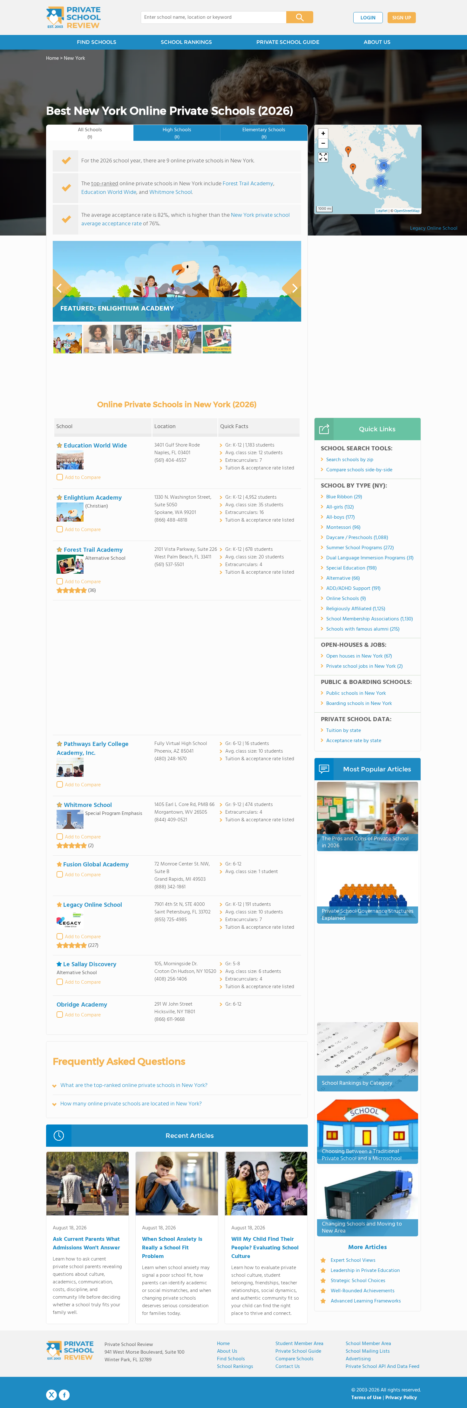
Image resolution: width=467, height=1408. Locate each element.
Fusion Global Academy (96, 864)
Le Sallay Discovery (89, 964)
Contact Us (287, 1366)
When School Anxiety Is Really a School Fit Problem (172, 1248)
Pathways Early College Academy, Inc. (93, 749)
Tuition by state (343, 731)
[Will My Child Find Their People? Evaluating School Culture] (266, 1185)
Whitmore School (170, 192)
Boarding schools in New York (359, 703)
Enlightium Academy (93, 498)
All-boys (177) (340, 517)
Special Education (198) (351, 568)
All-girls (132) (340, 507)
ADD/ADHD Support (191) (353, 588)
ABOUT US (377, 42)
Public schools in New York (356, 693)
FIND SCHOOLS (96, 42)
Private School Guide (298, 1351)
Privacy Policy (401, 1398)
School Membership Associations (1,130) (369, 619)
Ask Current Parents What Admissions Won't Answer (86, 1243)
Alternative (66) (343, 578)
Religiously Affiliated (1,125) (355, 609)
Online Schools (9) (346, 599)
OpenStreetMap (407, 211)
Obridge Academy (82, 1005)
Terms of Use (366, 1398)
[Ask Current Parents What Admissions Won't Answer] (87, 1185)
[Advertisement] (177, 667)
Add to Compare (83, 478)
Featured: (117, 309)
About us (227, 1351)
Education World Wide (108, 192)
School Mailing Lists (368, 1351)
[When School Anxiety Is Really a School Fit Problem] (177, 1185)
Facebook (64, 1395)
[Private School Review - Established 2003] (73, 17)
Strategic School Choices (358, 1281)
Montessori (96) (343, 527)
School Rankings (235, 1366)
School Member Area (368, 1344)
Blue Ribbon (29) (344, 497)
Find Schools (231, 1359)
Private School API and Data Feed (382, 1366)
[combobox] (209, 17)
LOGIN (368, 18)
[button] (353, 168)
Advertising (358, 1359)
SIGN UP (401, 18)
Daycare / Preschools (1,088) (357, 538)
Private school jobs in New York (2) (364, 666)
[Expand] (323, 157)
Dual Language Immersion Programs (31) (370, 558)
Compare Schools (294, 1359)
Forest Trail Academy (248, 183)
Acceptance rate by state (353, 741)
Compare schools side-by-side (359, 470)
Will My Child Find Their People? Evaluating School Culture (265, 1248)
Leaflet (382, 211)
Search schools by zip (349, 460)
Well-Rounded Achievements (363, 1291)
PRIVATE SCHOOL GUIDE (287, 42)
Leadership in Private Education (365, 1271)
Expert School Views (353, 1260)
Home (223, 1344)
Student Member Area (299, 1344)
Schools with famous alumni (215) (363, 629)
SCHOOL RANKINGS (186, 42)
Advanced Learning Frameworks (366, 1301)
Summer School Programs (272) (360, 548)
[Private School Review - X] (51, 1395)
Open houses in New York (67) (359, 656)
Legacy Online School (433, 228)
